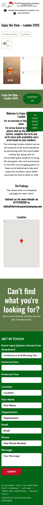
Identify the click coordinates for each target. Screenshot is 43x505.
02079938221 (23, 13)
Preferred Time (10, 374)
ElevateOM (20, 498)
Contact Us (32, 98)
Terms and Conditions (13, 491)
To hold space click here (35, 121)
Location (6, 386)
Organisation (9, 412)
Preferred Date (10, 362)
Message (6, 450)
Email (4, 424)
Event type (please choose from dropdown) (21, 347)
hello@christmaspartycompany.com (23, 10)
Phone (5, 437)
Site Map (26, 488)
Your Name (8, 399)
